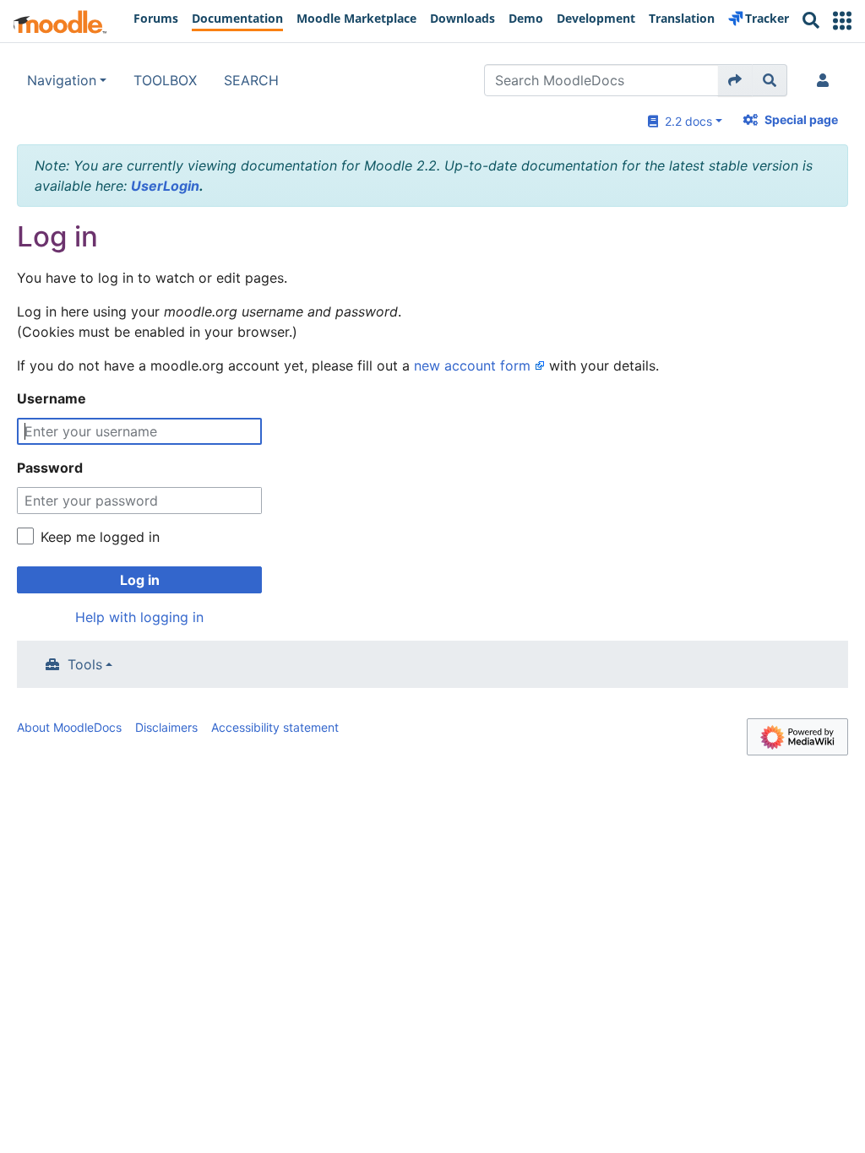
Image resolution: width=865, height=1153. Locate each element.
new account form (472, 365)
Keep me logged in (100, 536)
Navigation (61, 80)
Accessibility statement (275, 727)
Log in (140, 579)
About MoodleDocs (69, 727)
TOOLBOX (165, 80)
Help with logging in (139, 617)
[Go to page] (735, 80)
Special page (801, 119)
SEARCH (251, 80)
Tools (85, 664)
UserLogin (165, 185)
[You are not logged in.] (826, 80)
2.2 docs (685, 121)
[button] (842, 20)
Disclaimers (166, 727)
